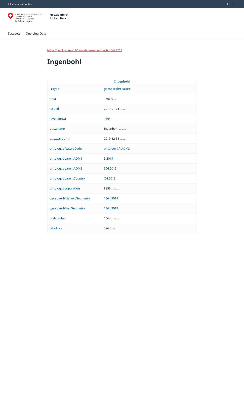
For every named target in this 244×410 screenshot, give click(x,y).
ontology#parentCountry (67, 178)
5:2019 (108, 158)
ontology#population (65, 188)
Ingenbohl (122, 81)
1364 (107, 119)
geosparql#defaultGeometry (70, 198)
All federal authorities (20, 4)
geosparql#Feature (117, 89)
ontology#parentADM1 (66, 158)
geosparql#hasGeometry (67, 208)
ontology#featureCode (66, 148)
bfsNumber (58, 218)
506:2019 (110, 168)
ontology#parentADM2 (66, 168)
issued (54, 109)
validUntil (63, 138)
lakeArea (56, 228)
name (61, 129)
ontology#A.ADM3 (117, 148)
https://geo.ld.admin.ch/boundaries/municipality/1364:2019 (84, 50)
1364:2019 (111, 198)
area (53, 99)
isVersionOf (58, 119)
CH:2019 (109, 178)
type (56, 89)
